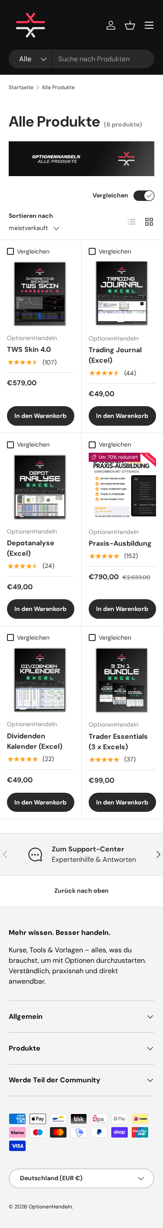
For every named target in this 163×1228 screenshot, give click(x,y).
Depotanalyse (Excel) (30, 548)
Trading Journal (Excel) (115, 355)
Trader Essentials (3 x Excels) (118, 741)
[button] (130, 25)
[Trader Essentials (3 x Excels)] (122, 680)
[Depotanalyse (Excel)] (40, 486)
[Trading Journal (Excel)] (122, 293)
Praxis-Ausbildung (120, 543)
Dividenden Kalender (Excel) (34, 741)
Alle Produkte (58, 87)
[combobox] (81, 59)
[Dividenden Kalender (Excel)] (40, 679)
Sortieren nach (31, 216)
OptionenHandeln (50, 1206)
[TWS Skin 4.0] (40, 293)
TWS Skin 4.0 (29, 349)
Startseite (21, 87)
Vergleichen (110, 195)
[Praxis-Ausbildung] (122, 487)
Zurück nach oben (81, 890)
